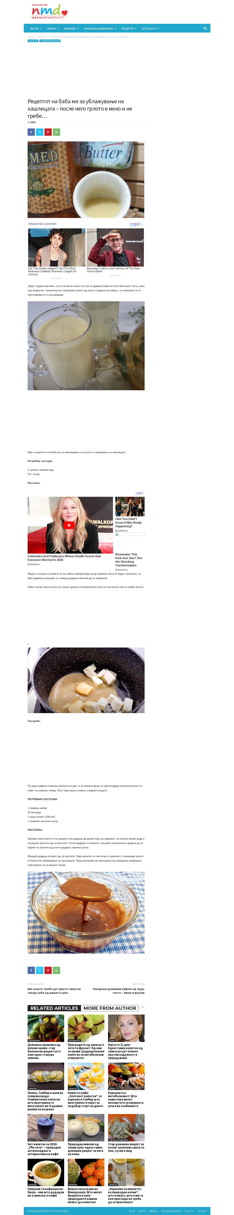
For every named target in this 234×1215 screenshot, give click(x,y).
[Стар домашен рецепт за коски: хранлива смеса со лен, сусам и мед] (126, 1127)
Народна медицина (98, 28)
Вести (34, 28)
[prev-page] (138, 1007)
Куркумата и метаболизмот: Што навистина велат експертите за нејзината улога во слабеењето (126, 1099)
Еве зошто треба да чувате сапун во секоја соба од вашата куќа (54, 990)
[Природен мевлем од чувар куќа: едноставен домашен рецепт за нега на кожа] (86, 1127)
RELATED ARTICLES (54, 1008)
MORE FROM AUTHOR (110, 1008)
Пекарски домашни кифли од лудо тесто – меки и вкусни (118, 990)
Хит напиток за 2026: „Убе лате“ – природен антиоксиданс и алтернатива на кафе (44, 1149)
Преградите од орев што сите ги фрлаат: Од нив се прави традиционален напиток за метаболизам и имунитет (86, 1051)
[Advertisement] (86, 70)
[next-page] (143, 1007)
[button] (205, 28)
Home (31, 36)
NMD (33, 122)
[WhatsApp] (56, 132)
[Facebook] (31, 132)
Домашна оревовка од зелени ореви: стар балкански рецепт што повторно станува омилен (44, 1051)
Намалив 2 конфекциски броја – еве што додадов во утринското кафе (46, 1192)
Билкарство (34, 1040)
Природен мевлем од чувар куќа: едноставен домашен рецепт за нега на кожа (85, 1149)
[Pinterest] (48, 132)
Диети (51, 28)
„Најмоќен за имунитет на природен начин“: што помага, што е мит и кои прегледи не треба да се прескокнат (125, 1195)
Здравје (70, 28)
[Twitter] (39, 132)
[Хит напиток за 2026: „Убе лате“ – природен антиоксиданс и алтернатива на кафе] (46, 1127)
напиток (41, 36)
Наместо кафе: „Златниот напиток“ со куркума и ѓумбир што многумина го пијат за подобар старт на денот (85, 1099)
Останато (149, 28)
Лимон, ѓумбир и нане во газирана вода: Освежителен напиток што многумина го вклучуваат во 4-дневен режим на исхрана (45, 1101)
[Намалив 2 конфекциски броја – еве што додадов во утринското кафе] (46, 1172)
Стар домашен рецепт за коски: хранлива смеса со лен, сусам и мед (126, 1147)
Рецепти (127, 28)
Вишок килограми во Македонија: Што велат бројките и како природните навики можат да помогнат (85, 1195)
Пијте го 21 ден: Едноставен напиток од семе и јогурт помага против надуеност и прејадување (125, 1051)
